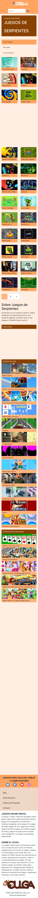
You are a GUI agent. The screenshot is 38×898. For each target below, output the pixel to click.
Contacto (6, 808)
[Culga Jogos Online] (19, 884)
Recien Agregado (8, 42)
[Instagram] (29, 784)
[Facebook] (15, 784)
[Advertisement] (19, 125)
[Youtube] (22, 784)
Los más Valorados (8, 53)
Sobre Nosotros (9, 798)
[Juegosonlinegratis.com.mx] (20, 3)
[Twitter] (8, 784)
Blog (4, 793)
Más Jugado (6, 47)
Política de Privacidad (11, 803)
